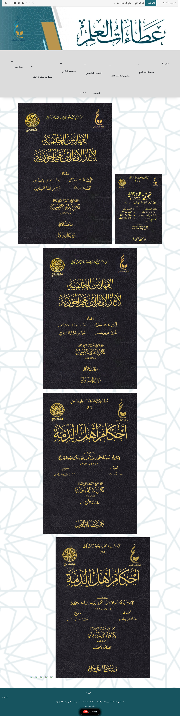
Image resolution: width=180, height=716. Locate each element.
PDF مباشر (90, 711)
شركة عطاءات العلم (87, 702)
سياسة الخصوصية (90, 706)
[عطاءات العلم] (18, 29)
